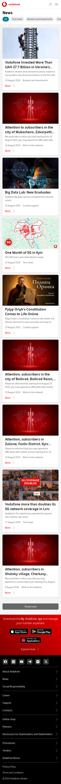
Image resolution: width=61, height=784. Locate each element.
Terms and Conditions (13, 772)
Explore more (28, 649)
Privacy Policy (9, 766)
